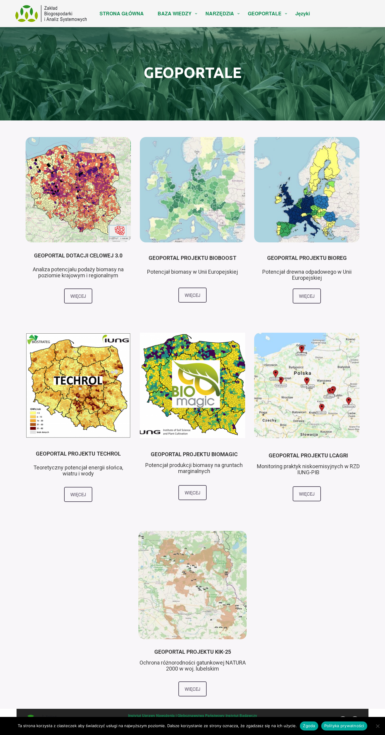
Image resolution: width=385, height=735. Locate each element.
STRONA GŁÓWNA (122, 13)
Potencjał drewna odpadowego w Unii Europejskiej (307, 275)
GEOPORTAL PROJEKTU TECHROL (78, 453)
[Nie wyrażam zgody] (377, 726)
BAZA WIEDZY (175, 13)
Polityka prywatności (344, 725)
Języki (302, 13)
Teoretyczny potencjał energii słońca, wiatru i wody (78, 470)
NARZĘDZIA (219, 13)
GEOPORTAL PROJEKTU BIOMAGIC (194, 454)
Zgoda (309, 725)
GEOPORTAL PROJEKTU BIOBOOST (192, 258)
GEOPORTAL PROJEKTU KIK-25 (192, 652)
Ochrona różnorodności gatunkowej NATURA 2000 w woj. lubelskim (193, 665)
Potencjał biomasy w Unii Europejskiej (192, 272)
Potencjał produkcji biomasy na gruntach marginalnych (194, 468)
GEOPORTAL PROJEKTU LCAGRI (308, 455)
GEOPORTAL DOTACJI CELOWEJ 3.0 (78, 255)
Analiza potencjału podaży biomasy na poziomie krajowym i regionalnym (78, 272)
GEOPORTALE (265, 13)
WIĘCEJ (78, 296)
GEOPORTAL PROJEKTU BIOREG (307, 258)
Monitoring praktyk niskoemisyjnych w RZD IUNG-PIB (308, 469)
